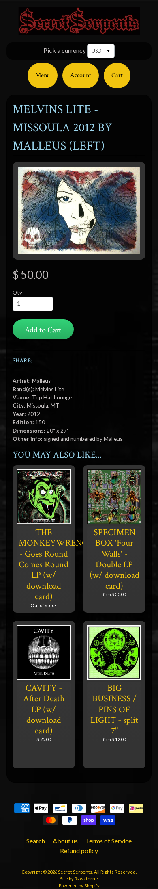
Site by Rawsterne (79, 878)
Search (35, 841)
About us (65, 841)
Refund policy (79, 850)
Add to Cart (43, 330)
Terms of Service (108, 841)
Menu (42, 75)
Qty (17, 292)
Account (80, 75)
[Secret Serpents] (79, 30)
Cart (117, 75)
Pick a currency (64, 50)
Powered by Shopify (79, 885)
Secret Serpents (75, 871)
